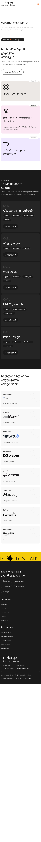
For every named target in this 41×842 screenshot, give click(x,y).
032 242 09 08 (8, 668)
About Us (4, 604)
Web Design (11, 272)
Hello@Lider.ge (22, 668)
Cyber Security (5, 644)
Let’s (26, 558)
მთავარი (6, 40)
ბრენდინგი (11, 243)
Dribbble (7, 581)
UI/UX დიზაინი (14, 304)
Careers (3, 616)
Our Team (4, 608)
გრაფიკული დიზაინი (18, 211)
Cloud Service (5, 648)
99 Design (6, 592)
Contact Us (4, 620)
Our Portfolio (5, 612)
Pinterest (8, 587)
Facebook (21, 587)
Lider (24, 675)
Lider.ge (12, 675)
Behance (21, 581)
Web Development (7, 636)
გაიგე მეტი (9, 226)
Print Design (11, 337)
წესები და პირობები (24, 678)
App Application (6, 632)
